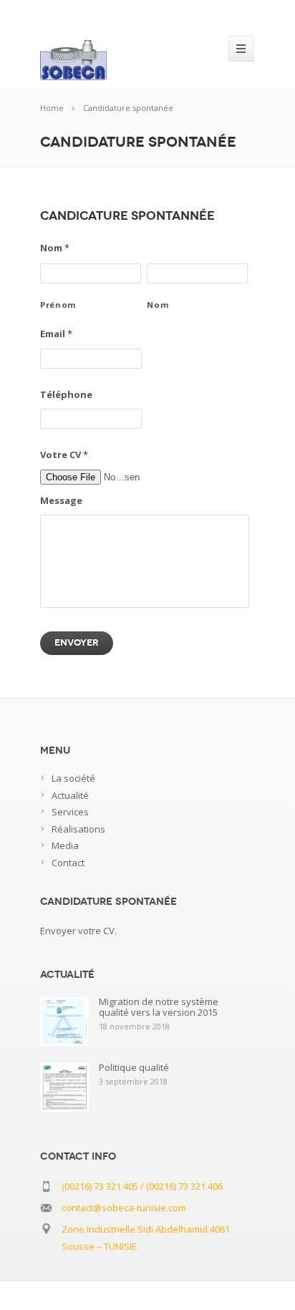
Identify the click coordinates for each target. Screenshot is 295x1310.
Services (70, 811)
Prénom (58, 304)
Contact (68, 862)
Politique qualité (134, 1067)
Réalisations (78, 829)
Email (56, 334)
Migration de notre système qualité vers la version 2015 (158, 1007)
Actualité (70, 795)
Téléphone (66, 395)
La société (73, 778)
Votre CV (64, 455)
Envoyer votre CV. (78, 930)
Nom (54, 248)
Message (61, 501)
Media (65, 845)
